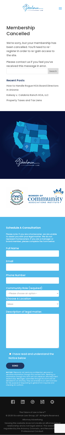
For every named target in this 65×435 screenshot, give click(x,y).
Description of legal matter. (24, 312)
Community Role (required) (24, 288)
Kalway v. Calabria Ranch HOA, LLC (27, 95)
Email (9, 261)
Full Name (12, 248)
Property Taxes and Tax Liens (24, 100)
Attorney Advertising (32, 419)
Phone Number (16, 275)
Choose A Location (18, 298)
